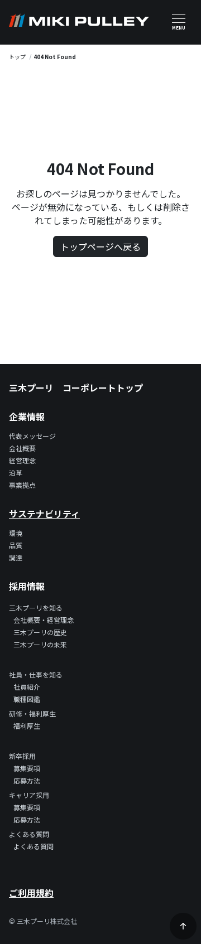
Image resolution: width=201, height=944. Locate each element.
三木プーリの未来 (40, 644)
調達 (15, 557)
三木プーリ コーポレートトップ (76, 387)
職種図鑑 (26, 699)
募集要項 (26, 768)
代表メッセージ (32, 435)
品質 (15, 545)
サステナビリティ (44, 513)
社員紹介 (26, 686)
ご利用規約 (31, 892)
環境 (15, 533)
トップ (17, 56)
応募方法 (26, 780)
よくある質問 (33, 846)
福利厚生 (26, 725)
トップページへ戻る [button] (100, 246)
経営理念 (22, 460)
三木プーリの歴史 (40, 632)
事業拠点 (22, 485)
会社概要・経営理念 (43, 620)
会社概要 (22, 448)
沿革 (15, 472)
